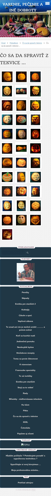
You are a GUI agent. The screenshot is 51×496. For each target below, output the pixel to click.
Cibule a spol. (25, 315)
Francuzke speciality (25, 370)
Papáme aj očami (25, 433)
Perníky (25, 292)
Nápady (25, 298)
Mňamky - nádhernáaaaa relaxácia (25, 399)
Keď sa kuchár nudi (25, 336)
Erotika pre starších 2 (25, 304)
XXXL (25, 422)
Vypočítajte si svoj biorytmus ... (25, 464)
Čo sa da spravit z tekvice (32, 43)
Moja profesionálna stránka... (25, 470)
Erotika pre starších (25, 382)
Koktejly (25, 310)
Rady (25, 393)
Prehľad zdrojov (25, 483)
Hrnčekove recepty (25, 353)
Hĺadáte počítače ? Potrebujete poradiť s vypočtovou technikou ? (25, 457)
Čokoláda (25, 428)
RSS (33, 490)
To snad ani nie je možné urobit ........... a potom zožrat (25, 328)
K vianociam (25, 364)
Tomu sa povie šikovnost (25, 359)
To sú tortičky (25, 376)
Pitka (25, 410)
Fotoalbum (14, 43)
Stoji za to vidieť (25, 387)
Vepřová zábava (25, 321)
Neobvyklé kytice (25, 347)
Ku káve (25, 405)
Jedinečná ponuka (25, 341)
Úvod (3, 43)
